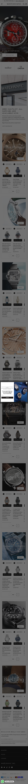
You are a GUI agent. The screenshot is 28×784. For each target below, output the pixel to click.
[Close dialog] (26, 383)
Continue (7, 397)
